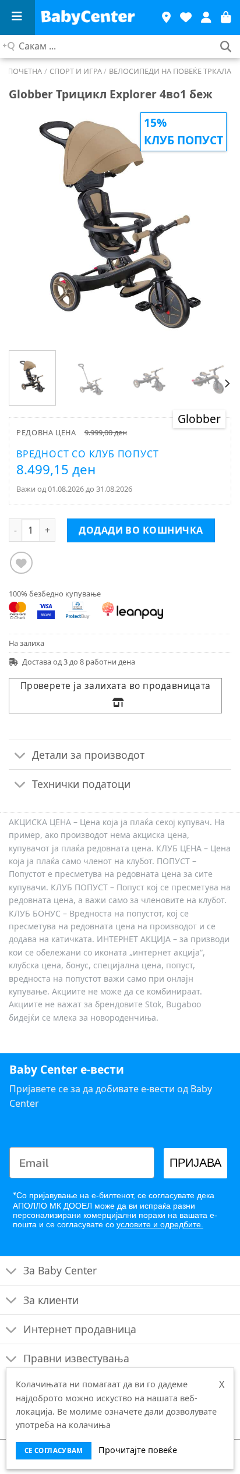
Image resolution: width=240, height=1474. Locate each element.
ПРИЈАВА (195, 1163)
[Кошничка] (226, 17)
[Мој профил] (206, 17)
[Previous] (27, 224)
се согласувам (53, 1450)
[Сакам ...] (226, 46)
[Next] (212, 224)
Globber (199, 419)
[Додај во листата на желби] (21, 563)
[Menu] (17, 17)
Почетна (25, 71)
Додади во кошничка (141, 530)
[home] (92, 17)
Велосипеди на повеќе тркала (170, 71)
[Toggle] (20, 755)
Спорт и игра (76, 71)
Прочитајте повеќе (137, 1449)
